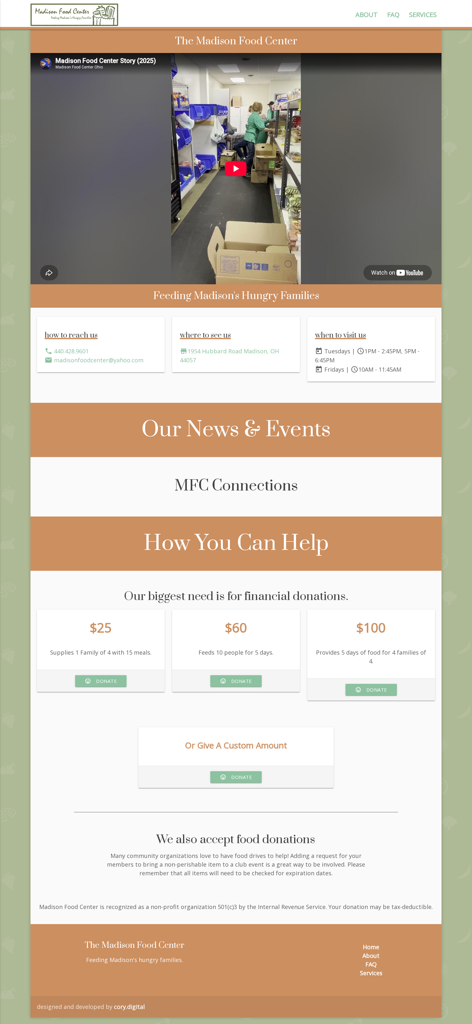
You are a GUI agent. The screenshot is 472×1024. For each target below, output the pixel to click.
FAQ (393, 14)
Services (423, 14)
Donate (101, 681)
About (366, 14)
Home (371, 947)
